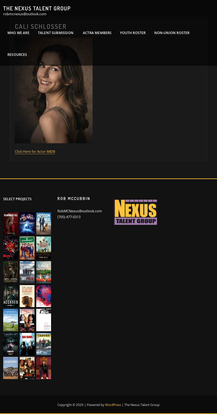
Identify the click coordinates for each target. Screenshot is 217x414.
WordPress (113, 405)
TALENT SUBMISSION (56, 32)
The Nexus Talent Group (37, 8)
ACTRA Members (97, 32)
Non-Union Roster (172, 32)
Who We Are (18, 32)
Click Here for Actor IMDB (35, 151)
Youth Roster (133, 32)
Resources (17, 54)
